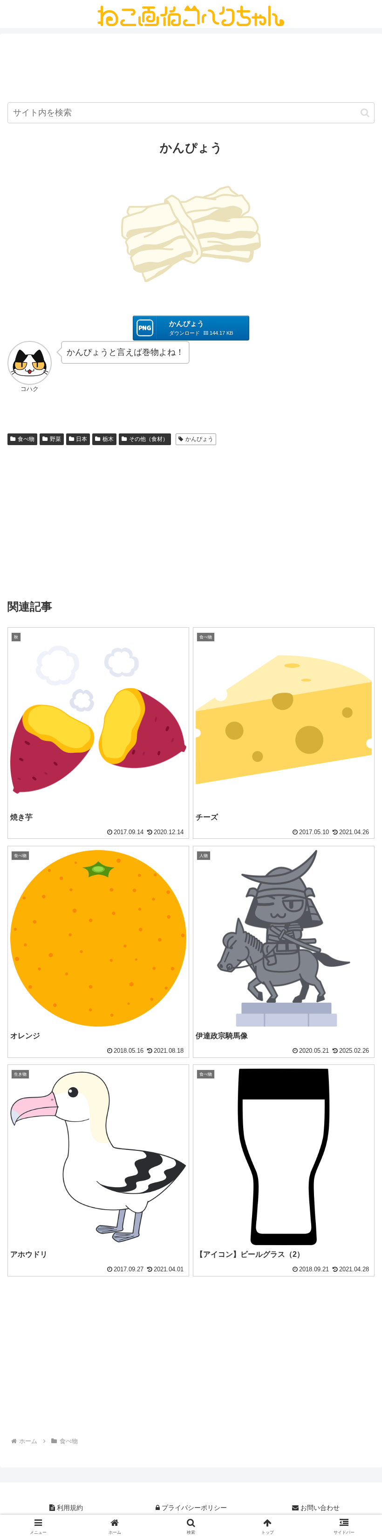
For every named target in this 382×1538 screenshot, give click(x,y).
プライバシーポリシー (193, 1507)
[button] (365, 112)
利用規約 (69, 1507)
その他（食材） (148, 439)
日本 (81, 439)
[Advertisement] (191, 70)
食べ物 (26, 439)
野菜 (55, 439)
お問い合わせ (319, 1507)
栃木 (108, 439)
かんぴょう (199, 439)
